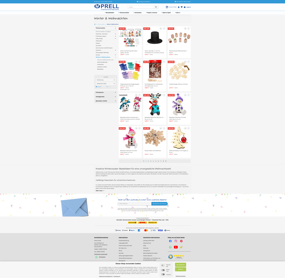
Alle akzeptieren (180, 264)
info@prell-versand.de (100, 254)
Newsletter (122, 260)
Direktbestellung (124, 240)
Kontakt (121, 253)
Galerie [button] (99, 86)
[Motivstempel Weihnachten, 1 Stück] (179, 37)
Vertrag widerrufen (148, 240)
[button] (178, 7)
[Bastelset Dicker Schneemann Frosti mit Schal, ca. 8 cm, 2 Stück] (130, 104)
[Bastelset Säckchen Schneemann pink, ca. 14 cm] (130, 137)
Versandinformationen (125, 258)
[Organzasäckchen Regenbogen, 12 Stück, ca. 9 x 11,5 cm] (130, 71)
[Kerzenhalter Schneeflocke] (154, 137)
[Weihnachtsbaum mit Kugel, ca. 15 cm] (179, 137)
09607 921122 (103, 249)
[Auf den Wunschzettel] (164, 28)
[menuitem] (109, 13)
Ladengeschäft (123, 243)
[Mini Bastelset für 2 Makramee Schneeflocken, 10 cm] (154, 71)
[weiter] (166, 161)
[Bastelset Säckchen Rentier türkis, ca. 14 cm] (154, 104)
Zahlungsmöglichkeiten (126, 255)
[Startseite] (94, 24)
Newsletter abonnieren (159, 203)
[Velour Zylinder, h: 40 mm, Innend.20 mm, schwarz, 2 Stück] (154, 37)
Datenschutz (147, 243)
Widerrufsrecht (147, 255)
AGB (144, 245)
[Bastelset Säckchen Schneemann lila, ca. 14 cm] (179, 104)
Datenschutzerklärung (106, 276)
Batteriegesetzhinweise (150, 253)
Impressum (146, 250)
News (120, 250)
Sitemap (145, 248)
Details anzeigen (181, 276)
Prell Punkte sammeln (125, 245)
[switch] (163, 265)
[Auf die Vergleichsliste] (160, 28)
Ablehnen (180, 269)
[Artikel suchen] (156, 7)
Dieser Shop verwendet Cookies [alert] (128, 263)
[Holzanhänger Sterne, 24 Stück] (179, 71)
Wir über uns (122, 248)
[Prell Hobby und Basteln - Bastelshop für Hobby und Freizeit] (106, 7)
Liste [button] (109, 86)
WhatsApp (102, 257)
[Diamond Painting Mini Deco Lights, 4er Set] (130, 37)
